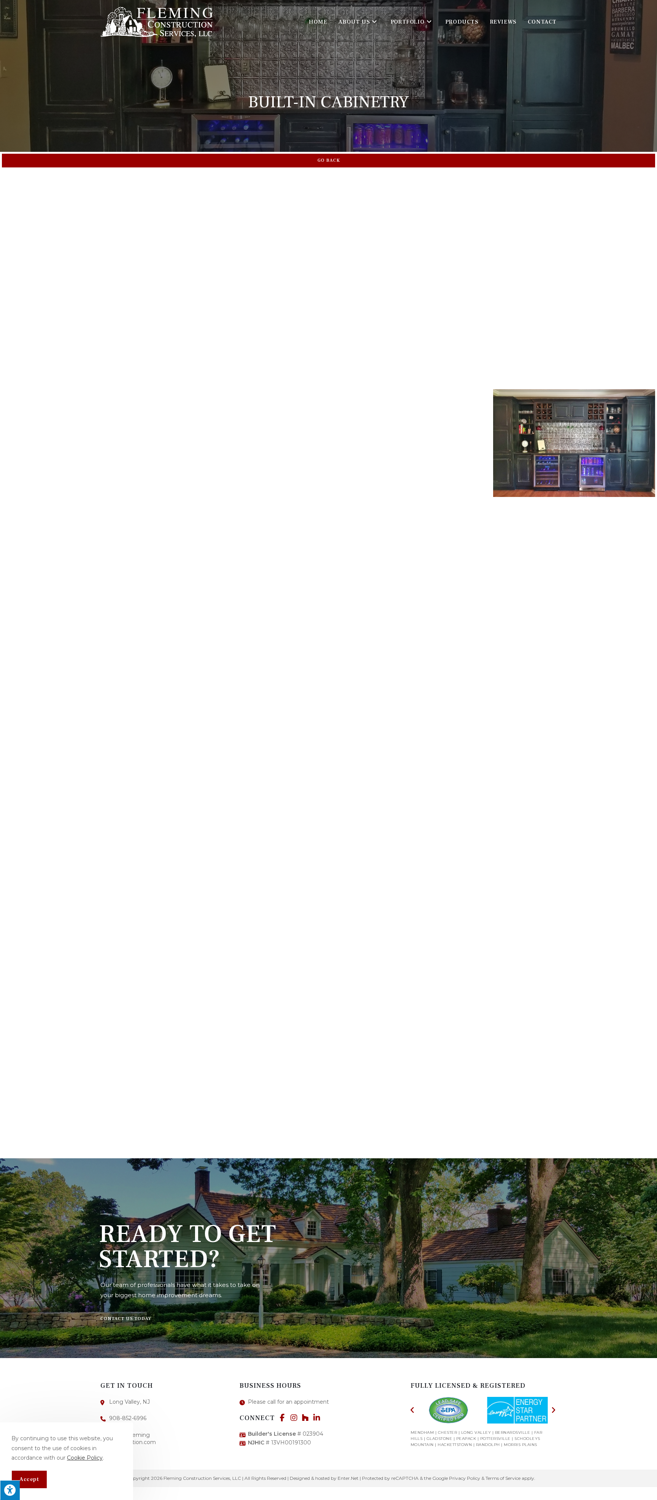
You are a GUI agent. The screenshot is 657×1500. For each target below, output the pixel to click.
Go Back (328, 160)
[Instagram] (294, 1418)
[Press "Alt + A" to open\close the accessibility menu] (10, 1490)
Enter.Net (348, 1478)
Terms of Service (503, 1478)
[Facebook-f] (282, 1418)
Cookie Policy (85, 1457)
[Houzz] (305, 1418)
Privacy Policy (464, 1478)
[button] (125, 1319)
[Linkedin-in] (317, 1418)
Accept (29, 1479)
